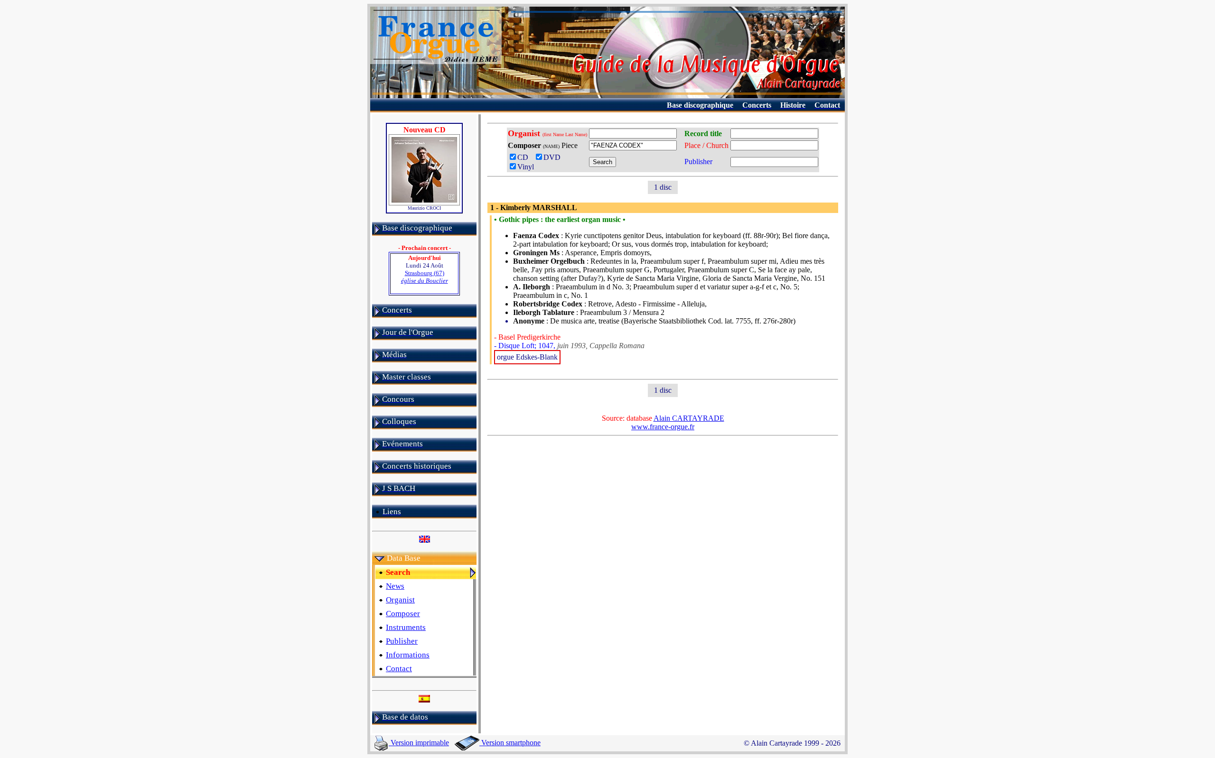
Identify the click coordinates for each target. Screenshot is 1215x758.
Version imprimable (419, 743)
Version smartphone (510, 743)
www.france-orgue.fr (662, 427)
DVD (553, 157)
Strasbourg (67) (424, 276)
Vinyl (525, 167)
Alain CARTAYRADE (689, 418)
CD (524, 157)
